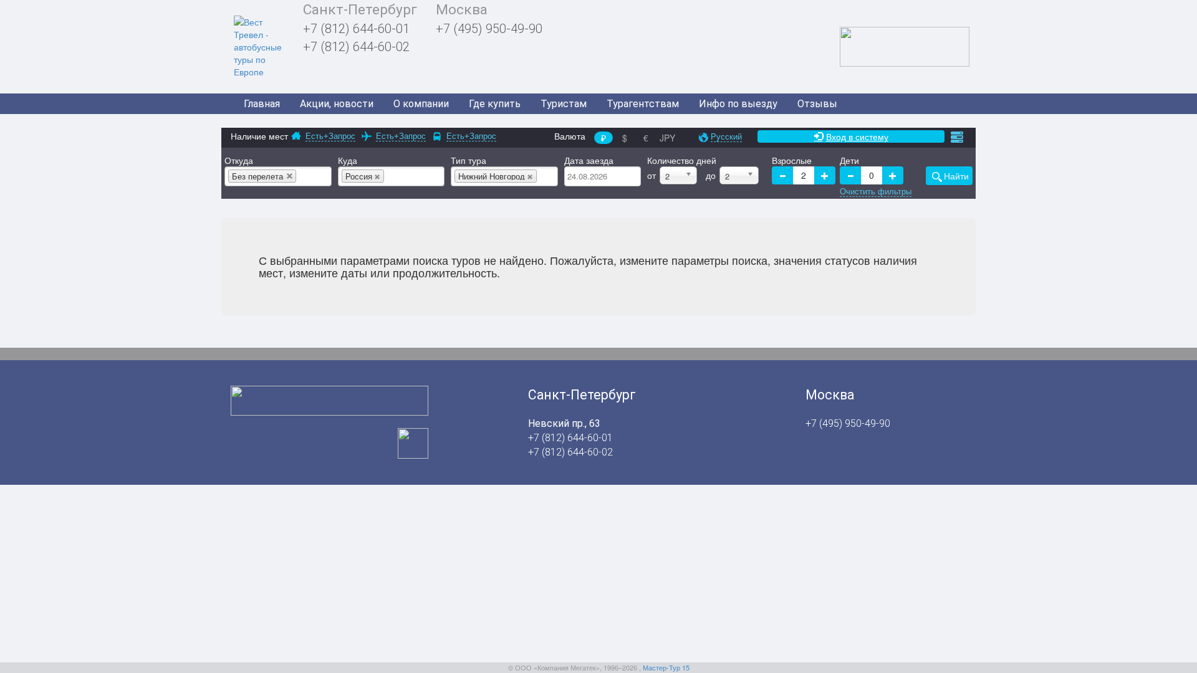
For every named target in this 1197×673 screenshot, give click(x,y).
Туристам (564, 104)
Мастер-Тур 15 (666, 667)
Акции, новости (336, 104)
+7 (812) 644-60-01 (356, 28)
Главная (262, 104)
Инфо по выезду (738, 104)
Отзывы (817, 104)
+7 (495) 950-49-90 (489, 28)
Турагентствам (643, 104)
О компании (421, 104)
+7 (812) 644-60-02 (356, 46)
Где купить (495, 104)
